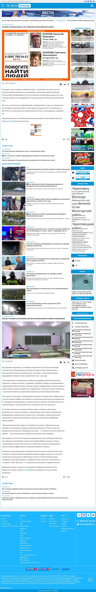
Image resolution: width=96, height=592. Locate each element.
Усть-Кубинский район (81, 239)
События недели (6, 523)
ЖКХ (21, 523)
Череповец (80, 188)
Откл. (55, 590)
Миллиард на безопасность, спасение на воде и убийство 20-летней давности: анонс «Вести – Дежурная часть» (48, 230)
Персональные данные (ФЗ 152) (48, 583)
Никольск (84, 229)
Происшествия (24, 526)
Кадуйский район (77, 231)
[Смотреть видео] (13, 204)
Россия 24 (4, 521)
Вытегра (75, 192)
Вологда (79, 197)
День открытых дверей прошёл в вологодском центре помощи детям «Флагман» (29, 489)
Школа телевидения (26, 550)
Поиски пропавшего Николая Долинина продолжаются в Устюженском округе (28, 160)
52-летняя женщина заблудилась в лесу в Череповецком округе (23, 151)
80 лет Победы (24, 560)
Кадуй (83, 215)
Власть (22, 531)
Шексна (80, 194)
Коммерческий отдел (67, 528)
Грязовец (87, 246)
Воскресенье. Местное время (9, 526)
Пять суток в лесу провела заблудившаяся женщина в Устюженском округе (29, 156)
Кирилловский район (80, 233)
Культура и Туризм (25, 538)
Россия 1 (3, 519)
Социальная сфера (25, 521)
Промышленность (25, 548)
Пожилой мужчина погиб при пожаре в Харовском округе (48, 169)
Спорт (22, 535)
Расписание (64, 519)
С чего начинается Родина (27, 555)
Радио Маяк (52, 523)
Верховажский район (78, 251)
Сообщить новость (82, 313)
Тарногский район (77, 247)
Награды (63, 523)
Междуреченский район (79, 238)
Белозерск (76, 219)
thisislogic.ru (72, 583)
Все (21, 519)
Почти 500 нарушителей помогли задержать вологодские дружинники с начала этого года (48, 200)
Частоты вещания (54, 526)
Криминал (23, 528)
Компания (64, 531)
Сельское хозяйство (26, 545)
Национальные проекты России (29, 562)
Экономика (23, 533)
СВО (21, 552)
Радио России (53, 521)
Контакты (64, 526)
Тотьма (90, 233)
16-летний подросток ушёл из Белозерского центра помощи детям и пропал (28, 493)
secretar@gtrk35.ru (87, 524)
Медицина (23, 540)
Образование (24, 543)
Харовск (75, 244)
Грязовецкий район (80, 242)
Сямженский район (82, 249)
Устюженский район (79, 218)
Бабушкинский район (79, 234)
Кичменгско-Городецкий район (79, 245)
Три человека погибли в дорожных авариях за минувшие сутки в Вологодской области (44, 185)
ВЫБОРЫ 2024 (24, 557)
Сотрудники (64, 521)
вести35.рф (11, 121)
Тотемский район (78, 236)
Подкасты (52, 519)
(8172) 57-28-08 (87, 521)
